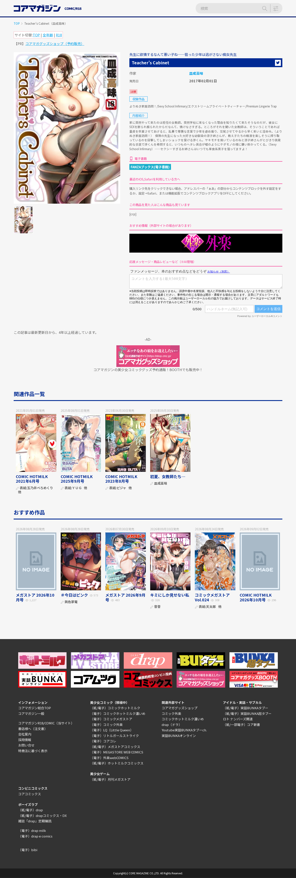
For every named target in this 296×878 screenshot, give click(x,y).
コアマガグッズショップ (179, 708)
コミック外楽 (171, 713)
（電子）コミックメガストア (111, 719)
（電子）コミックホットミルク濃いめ (117, 713)
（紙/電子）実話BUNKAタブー (245, 708)
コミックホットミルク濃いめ (183, 719)
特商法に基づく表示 (32, 750)
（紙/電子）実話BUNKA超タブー (247, 713)
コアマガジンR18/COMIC (36, 723)
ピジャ (121, 488)
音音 (157, 607)
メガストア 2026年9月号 (125, 597)
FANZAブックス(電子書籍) (150, 166)
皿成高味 (196, 73)
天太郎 (211, 607)
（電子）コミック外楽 (106, 724)
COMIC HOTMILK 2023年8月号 (121, 479)
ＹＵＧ (77, 488)
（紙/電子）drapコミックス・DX (42, 815)
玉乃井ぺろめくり (40, 488)
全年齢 (48, 34)
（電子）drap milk (32, 830)
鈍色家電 (71, 602)
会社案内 (24, 734)
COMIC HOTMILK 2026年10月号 (256, 597)
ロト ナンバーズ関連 (238, 719)
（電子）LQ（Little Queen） (111, 730)
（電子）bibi (27, 849)
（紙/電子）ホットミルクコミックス (116, 763)
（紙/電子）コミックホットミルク (115, 708)
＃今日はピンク (74, 595)
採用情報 (24, 739)
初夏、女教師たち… (167, 476)
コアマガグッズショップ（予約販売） (54, 43)
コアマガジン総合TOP (34, 708)
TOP (17, 23)
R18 (59, 34)
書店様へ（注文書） (32, 728)
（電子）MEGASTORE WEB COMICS (116, 752)
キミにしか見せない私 (169, 595)
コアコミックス (29, 794)
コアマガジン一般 (31, 713)
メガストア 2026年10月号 (35, 597)
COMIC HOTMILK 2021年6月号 (32, 479)
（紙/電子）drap (30, 810)
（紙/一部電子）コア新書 (241, 724)
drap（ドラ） (172, 724)
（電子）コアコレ (103, 741)
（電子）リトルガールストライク (114, 735)
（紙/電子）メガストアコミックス (115, 746)
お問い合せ (26, 745)
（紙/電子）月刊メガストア (110, 779)
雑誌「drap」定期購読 (34, 821)
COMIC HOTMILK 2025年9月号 (77, 479)
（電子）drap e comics (35, 836)
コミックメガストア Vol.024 (212, 597)
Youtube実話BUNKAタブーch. (184, 730)
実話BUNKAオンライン (179, 735)
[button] (278, 63)
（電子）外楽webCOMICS (109, 757)
